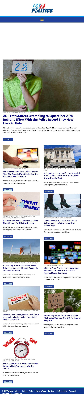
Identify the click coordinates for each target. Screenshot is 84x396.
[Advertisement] (42, 41)
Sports (5, 312)
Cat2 (12, 112)
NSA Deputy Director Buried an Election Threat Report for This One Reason (20, 221)
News (27, 112)
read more (8, 139)
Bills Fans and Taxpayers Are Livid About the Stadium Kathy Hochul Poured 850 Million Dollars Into (21, 317)
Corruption (17, 112)
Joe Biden (14, 218)
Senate (24, 168)
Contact (51, 391)
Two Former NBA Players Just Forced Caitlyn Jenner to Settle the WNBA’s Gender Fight (60, 223)
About (17, 391)
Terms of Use (41, 391)
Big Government (15, 216)
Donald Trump (7, 218)
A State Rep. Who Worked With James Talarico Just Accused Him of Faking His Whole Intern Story (20, 268)
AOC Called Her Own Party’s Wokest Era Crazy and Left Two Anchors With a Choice (20, 366)
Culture (23, 112)
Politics (32, 112)
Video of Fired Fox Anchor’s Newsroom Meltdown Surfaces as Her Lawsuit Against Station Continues (61, 270)
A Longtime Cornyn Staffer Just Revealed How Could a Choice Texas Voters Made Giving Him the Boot (62, 175)
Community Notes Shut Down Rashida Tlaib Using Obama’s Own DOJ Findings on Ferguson (62, 318)
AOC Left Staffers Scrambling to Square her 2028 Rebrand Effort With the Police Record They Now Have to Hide (38, 119)
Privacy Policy (27, 391)
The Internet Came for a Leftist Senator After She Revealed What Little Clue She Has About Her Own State (20, 174)
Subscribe (18, 393)
